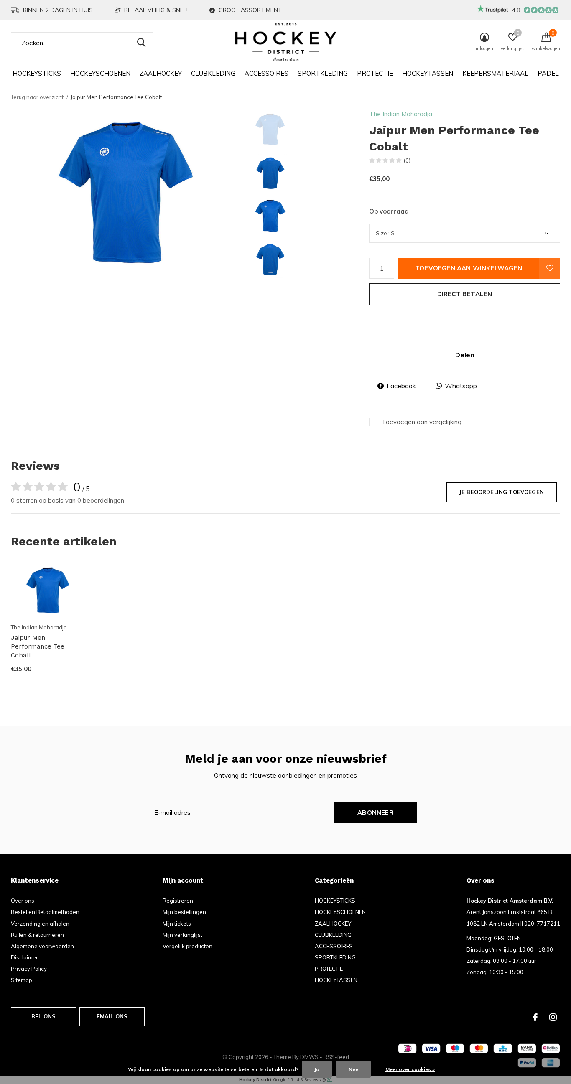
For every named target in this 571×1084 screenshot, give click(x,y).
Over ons (22, 900)
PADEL (548, 73)
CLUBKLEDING (213, 73)
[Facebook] (535, 1017)
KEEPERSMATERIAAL (495, 73)
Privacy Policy (29, 968)
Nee (353, 1069)
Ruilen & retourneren (37, 934)
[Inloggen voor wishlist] (549, 268)
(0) (407, 160)
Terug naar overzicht (37, 97)
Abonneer (375, 813)
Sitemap (21, 980)
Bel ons (43, 1016)
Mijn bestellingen (184, 911)
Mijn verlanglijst (182, 934)
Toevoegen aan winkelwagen (468, 268)
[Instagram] (553, 1017)
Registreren (178, 900)
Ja (316, 1069)
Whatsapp (461, 386)
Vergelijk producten (187, 946)
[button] (305, 129)
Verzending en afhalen (40, 923)
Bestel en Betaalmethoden (45, 911)
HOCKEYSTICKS (37, 73)
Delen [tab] (464, 355)
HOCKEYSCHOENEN (100, 73)
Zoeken (141, 42)
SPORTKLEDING (323, 73)
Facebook (401, 386)
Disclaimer (24, 957)
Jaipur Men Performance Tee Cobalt (37, 646)
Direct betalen (464, 294)
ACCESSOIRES (266, 73)
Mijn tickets (177, 923)
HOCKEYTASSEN (427, 73)
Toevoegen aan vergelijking (421, 422)
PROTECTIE (375, 73)
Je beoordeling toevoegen (501, 492)
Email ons (112, 1016)
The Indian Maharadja (400, 114)
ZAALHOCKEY (161, 73)
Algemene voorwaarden (42, 946)
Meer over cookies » (410, 1069)
